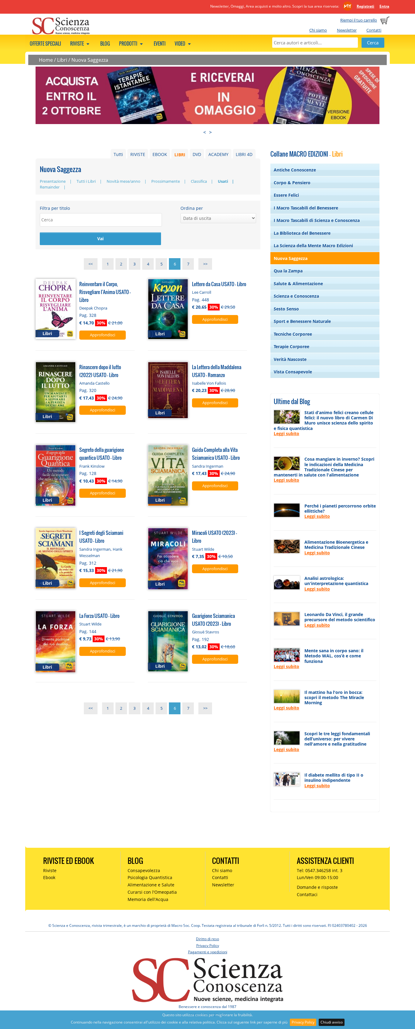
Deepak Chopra (93, 308)
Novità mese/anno (123, 181)
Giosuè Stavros (205, 632)
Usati (223, 181)
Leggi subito (286, 433)
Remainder (50, 187)
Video (180, 43)
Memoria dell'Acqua (148, 899)
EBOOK (160, 154)
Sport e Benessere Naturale (302, 321)
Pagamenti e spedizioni (207, 952)
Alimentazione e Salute (151, 885)
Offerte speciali (45, 43)
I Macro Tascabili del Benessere (306, 208)
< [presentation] (204, 132)
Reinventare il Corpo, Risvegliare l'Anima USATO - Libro (105, 291)
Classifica (199, 181)
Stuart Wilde (203, 549)
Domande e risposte (317, 887)
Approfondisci (102, 335)
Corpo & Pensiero (292, 182)
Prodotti (128, 43)
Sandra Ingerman (207, 466)
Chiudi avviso (332, 1022)
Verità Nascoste (290, 359)
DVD (197, 154)
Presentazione (53, 181)
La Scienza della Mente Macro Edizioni (313, 245)
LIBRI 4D (244, 154)
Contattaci (307, 894)
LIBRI (179, 154)
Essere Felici (286, 195)
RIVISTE (137, 154)
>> (205, 264)
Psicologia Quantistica (150, 877)
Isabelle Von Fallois (209, 383)
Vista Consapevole (293, 372)
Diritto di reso (207, 938)
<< (90, 264)
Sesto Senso (286, 309)
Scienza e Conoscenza (296, 296)
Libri (62, 60)
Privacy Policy (303, 1022)
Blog (105, 43)
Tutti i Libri (86, 181)
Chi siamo (318, 30)
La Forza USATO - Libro (99, 615)
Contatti (373, 30)
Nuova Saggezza (89, 60)
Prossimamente (165, 181)
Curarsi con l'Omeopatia (152, 892)
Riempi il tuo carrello (358, 20)
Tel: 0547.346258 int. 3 (319, 870)
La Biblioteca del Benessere (302, 233)
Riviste (77, 43)
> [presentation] (210, 132)
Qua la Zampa (288, 271)
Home (46, 60)
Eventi (160, 43)
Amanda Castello (94, 383)
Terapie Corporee (291, 346)
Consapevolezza (144, 870)
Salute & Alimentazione (298, 283)
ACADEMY (218, 154)
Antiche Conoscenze (295, 170)
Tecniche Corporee (293, 334)
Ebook (49, 877)
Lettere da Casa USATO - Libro (219, 283)
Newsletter (347, 30)
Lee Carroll (201, 292)
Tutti (118, 154)
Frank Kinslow (92, 466)
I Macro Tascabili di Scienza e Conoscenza (317, 220)
